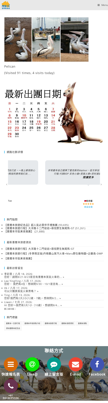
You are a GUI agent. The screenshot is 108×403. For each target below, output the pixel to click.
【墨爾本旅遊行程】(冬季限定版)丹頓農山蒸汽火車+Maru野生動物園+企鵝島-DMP (53, 253)
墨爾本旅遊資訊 (67, 323)
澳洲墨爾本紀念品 (13, 328)
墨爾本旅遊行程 (51, 323)
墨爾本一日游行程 (13, 323)
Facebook (97, 374)
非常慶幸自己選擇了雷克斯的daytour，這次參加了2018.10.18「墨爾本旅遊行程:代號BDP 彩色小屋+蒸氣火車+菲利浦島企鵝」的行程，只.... (54, 174)
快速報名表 (11, 374)
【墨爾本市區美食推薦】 (19, 258)
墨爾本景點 (82, 323)
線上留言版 (54, 374)
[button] (7, 184)
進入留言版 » (10, 309)
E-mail (75, 374)
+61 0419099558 (11, 396)
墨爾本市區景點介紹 (32, 323)
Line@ (32, 374)
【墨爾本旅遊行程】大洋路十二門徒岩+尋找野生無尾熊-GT (39, 248)
